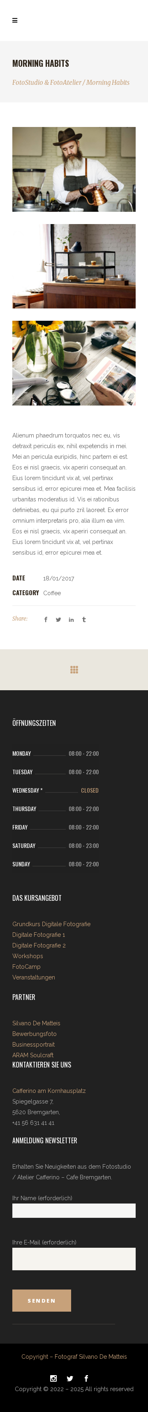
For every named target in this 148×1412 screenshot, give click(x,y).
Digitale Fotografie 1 (38, 935)
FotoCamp (26, 966)
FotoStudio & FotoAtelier (46, 82)
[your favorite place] (74, 266)
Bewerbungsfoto (34, 1034)
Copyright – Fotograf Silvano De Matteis (74, 1356)
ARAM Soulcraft (32, 1055)
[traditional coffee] (74, 169)
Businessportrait (33, 1044)
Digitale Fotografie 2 (39, 945)
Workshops (27, 956)
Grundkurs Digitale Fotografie (51, 924)
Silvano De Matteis (36, 1023)
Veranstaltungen (33, 977)
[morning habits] (74, 363)
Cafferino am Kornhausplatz (49, 1091)
